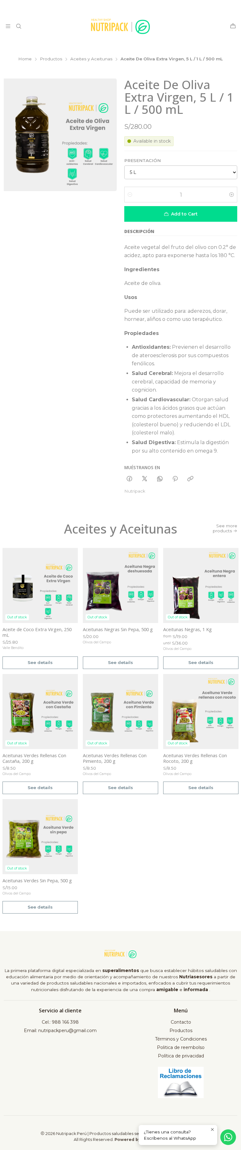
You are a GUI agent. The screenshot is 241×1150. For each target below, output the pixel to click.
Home (25, 59)
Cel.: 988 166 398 (60, 1022)
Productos (51, 59)
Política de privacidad (181, 1056)
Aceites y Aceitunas (91, 59)
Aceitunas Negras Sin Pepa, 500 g (118, 629)
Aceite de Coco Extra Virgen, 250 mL (37, 632)
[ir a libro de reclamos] (181, 1082)
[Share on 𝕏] (144, 479)
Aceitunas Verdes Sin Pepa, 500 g (37, 880)
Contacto (181, 1022)
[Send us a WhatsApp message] (228, 1137)
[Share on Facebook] (129, 479)
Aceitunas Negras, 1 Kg (187, 629)
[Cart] (233, 26)
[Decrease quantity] (130, 194)
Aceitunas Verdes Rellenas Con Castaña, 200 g (34, 758)
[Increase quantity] (231, 194)
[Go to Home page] (120, 26)
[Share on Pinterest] (175, 479)
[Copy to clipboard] (190, 479)
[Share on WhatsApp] (160, 479)
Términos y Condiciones (181, 1039)
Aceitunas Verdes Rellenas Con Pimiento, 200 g (115, 758)
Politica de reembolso (181, 1047)
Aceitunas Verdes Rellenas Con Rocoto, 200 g (195, 758)
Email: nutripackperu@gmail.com (60, 1030)
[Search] (18, 26)
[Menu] (8, 26)
